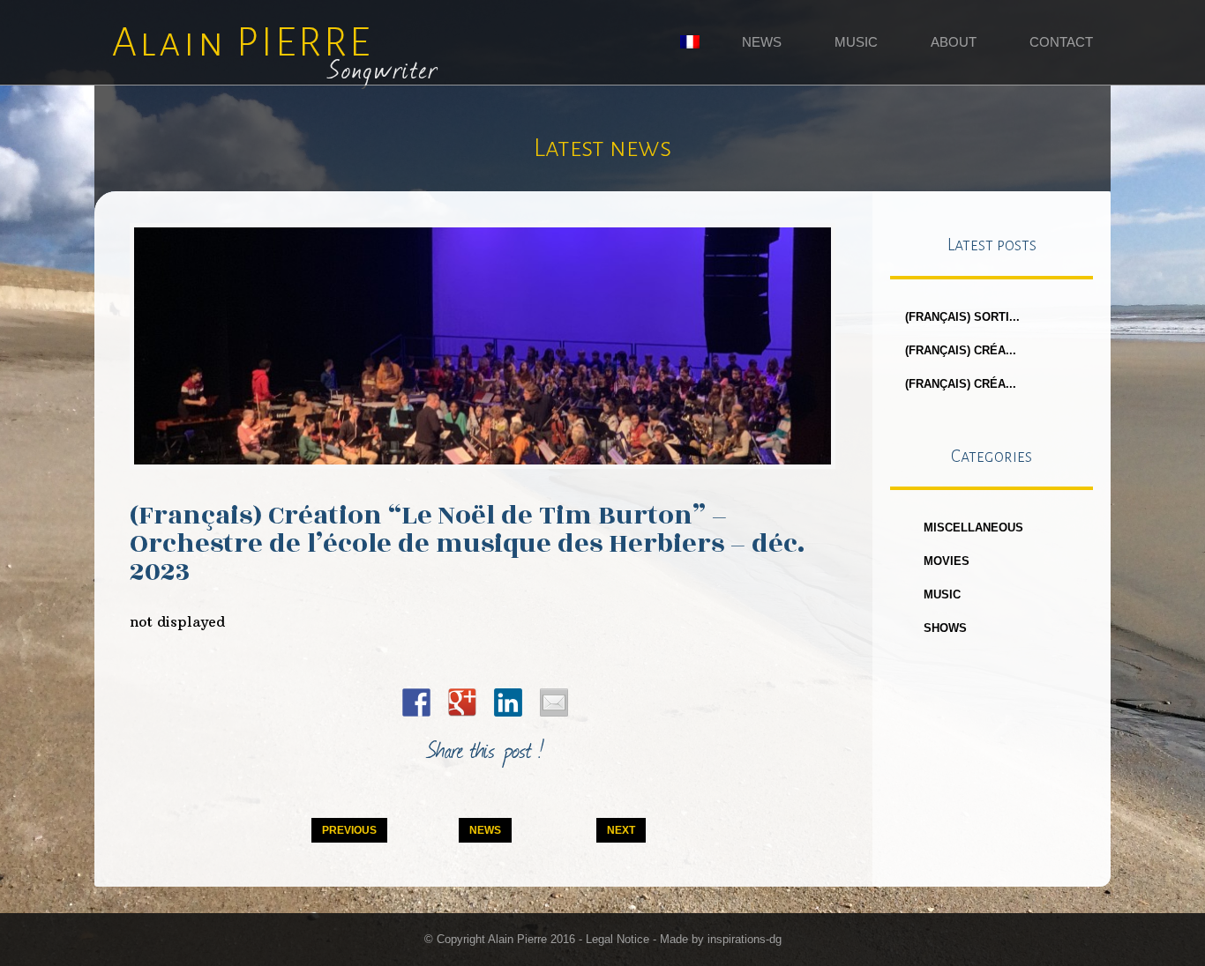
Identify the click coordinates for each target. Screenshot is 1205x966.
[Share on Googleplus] (462, 702)
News (762, 41)
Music (856, 41)
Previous (349, 830)
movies (946, 561)
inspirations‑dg (744, 939)
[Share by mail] (554, 702)
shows (945, 628)
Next (621, 830)
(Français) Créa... (960, 350)
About (954, 41)
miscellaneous (973, 527)
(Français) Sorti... (962, 316)
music (942, 594)
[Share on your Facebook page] (416, 702)
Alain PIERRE (275, 52)
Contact (1061, 41)
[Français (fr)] (690, 43)
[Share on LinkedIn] (508, 702)
